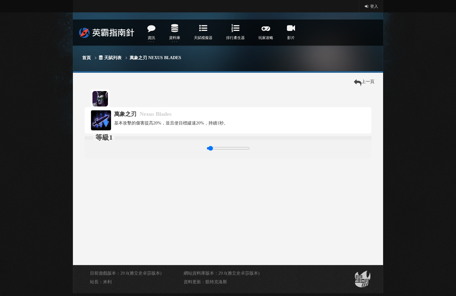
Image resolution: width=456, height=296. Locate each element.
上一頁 (367, 81)
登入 (373, 6)
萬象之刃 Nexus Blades (155, 57)
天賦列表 (113, 57)
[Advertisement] (228, 201)
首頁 (86, 57)
